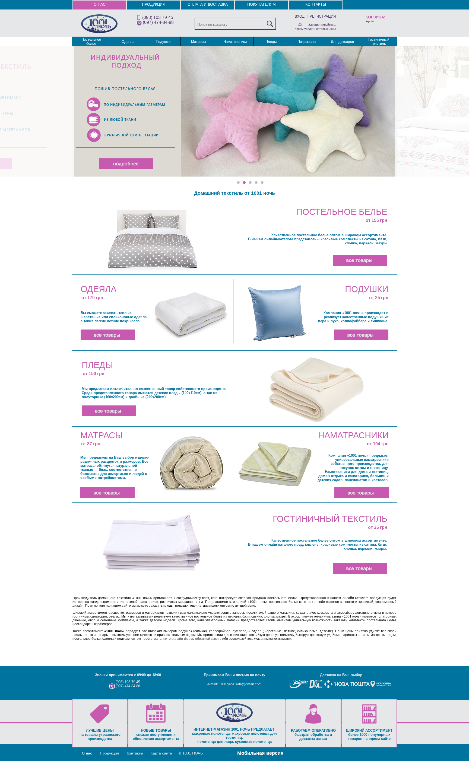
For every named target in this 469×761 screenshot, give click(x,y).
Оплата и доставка (208, 4)
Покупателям (261, 4)
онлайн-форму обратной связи (196, 639)
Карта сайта (161, 753)
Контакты (315, 4)
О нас (100, 4)
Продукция (153, 4)
